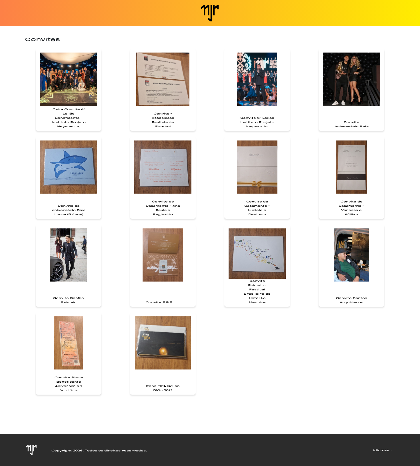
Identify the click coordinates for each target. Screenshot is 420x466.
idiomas (381, 450)
